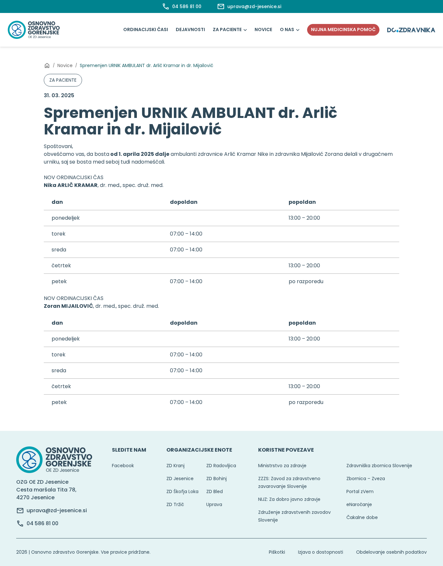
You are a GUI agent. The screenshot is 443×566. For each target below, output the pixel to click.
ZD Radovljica (221, 465)
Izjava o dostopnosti (320, 552)
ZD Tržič (175, 504)
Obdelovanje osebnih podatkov (391, 552)
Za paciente (227, 29)
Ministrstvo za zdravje (282, 465)
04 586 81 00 (42, 523)
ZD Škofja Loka (182, 491)
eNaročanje (359, 504)
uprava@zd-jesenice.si (57, 510)
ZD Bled (214, 491)
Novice (263, 29)
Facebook (123, 465)
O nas (287, 29)
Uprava (214, 504)
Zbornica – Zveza (365, 478)
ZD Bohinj (216, 478)
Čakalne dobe (362, 517)
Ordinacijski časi (145, 29)
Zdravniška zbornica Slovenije (379, 465)
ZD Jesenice (180, 478)
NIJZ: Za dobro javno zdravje (289, 499)
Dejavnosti (190, 29)
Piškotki (277, 552)
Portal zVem (360, 491)
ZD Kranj (175, 465)
